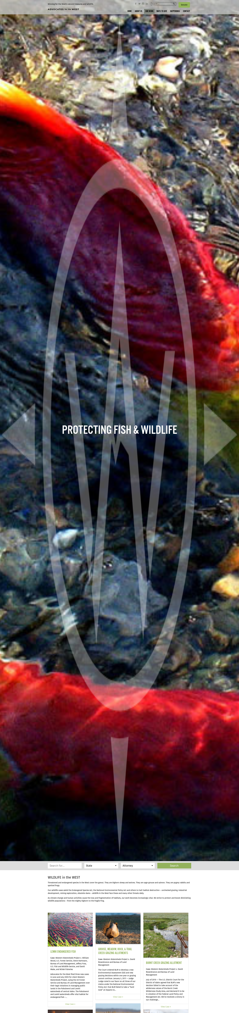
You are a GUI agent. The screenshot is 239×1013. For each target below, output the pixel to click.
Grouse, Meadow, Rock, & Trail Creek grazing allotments (115, 951)
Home (129, 11)
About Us (138, 11)
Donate (184, 4)
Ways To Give (161, 11)
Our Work (149, 11)
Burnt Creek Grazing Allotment (164, 963)
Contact (186, 11)
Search (174, 865)
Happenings (175, 11)
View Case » (70, 1004)
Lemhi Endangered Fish (63, 952)
